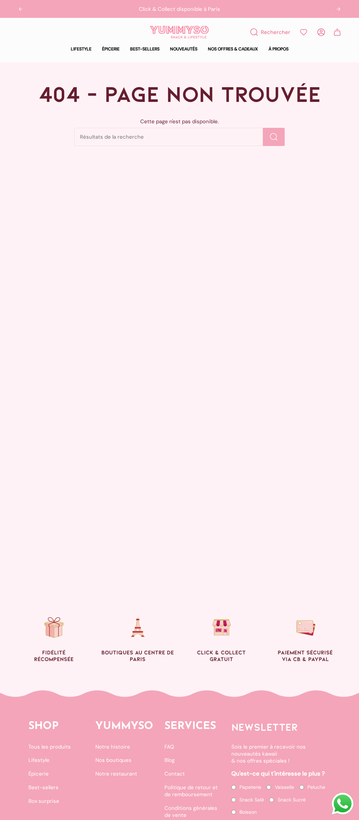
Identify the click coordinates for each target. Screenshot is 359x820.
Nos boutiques (113, 760)
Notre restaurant (116, 773)
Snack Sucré (292, 800)
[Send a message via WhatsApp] (342, 803)
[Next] (338, 9)
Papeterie (250, 787)
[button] (81, 49)
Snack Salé (251, 800)
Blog (169, 760)
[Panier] (337, 32)
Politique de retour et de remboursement (191, 791)
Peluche (316, 787)
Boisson (248, 812)
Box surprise (43, 801)
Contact (174, 773)
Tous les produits (49, 746)
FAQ (169, 746)
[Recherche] (274, 137)
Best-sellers (43, 787)
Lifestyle (38, 760)
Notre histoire (112, 746)
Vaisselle (284, 787)
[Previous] (21, 9)
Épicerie (38, 773)
